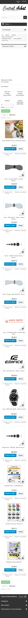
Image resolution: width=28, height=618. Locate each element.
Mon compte (5, 605)
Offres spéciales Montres (20, 102)
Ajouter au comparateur (21, 153)
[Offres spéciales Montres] (20, 93)
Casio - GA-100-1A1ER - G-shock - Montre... (14, 179)
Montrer (3, 107)
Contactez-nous (18, 2)
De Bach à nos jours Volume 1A (14, 524)
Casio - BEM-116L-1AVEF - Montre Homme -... (14, 409)
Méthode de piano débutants (14, 562)
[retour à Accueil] (2, 35)
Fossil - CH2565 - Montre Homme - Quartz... (14, 256)
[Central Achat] (14, 8)
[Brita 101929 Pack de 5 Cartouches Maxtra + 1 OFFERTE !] (14, 129)
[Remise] (7, 93)
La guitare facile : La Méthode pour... (14, 485)
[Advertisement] (14, 64)
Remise (7, 101)
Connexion (24, 1)
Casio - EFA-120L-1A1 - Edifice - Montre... (14, 371)
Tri (1, 104)
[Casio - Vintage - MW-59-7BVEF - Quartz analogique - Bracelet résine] (14, 283)
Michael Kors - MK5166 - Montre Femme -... (14, 447)
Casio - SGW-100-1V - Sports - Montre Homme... (14, 218)
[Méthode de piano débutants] (14, 550)
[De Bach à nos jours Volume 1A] (14, 512)
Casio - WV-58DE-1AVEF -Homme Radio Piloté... (14, 333)
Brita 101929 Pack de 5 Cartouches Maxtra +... (14, 141)
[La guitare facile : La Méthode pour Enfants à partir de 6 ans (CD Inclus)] (14, 474)
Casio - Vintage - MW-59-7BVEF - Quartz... (14, 294)
